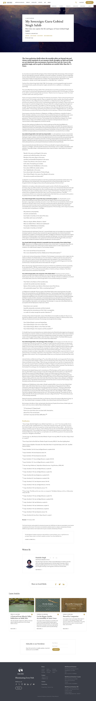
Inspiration (54, 6)
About (90, 6)
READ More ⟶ (13, 628)
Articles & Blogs (19, 2)
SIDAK (49, 2)
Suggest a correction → (30, 539)
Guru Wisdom (33, 35)
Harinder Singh (30, 38)
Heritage (27, 35)
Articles (43, 669)
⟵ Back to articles (29, 18)
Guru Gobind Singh (48, 35)
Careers (43, 681)
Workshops (75, 6)
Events (40, 2)
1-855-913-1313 (44, 677)
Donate (89, 2)
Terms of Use (50, 687)
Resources (82, 6)
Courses (61, 6)
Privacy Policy (44, 687)
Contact (81, 2)
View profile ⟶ (39, 569)
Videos (28, 2)
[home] (7, 2)
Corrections (44, 684)
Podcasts (34, 2)
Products (68, 6)
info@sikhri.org (44, 678)
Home (43, 666)
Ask (45, 2)
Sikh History (40, 35)
